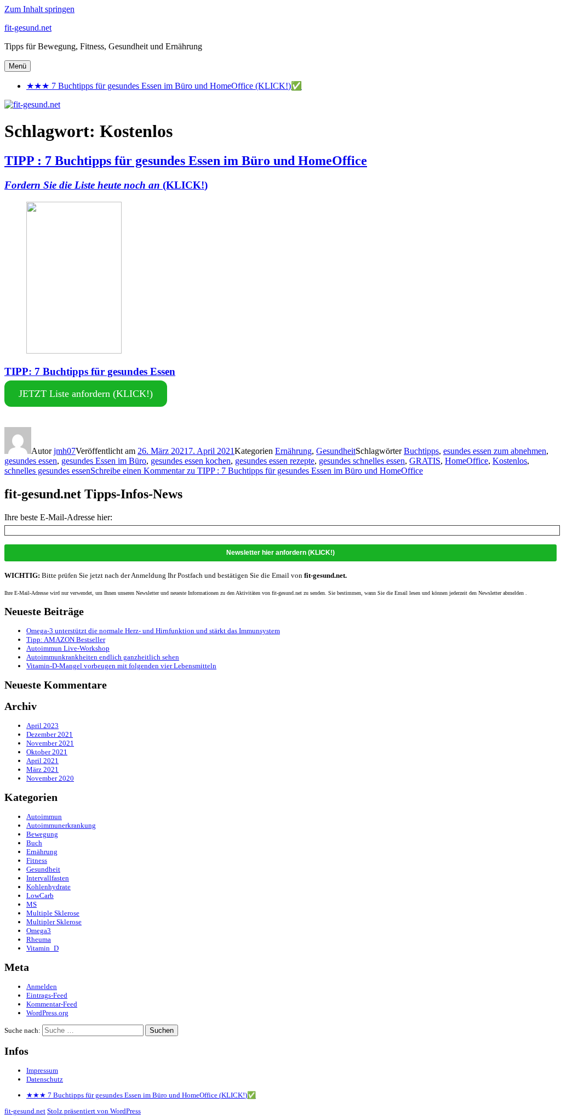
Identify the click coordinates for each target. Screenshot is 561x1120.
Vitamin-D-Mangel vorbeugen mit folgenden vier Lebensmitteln (121, 666)
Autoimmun (44, 816)
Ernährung (293, 451)
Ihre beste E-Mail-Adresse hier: (58, 517)
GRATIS (424, 460)
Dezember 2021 (49, 734)
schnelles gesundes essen (47, 470)
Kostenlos (510, 460)
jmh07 (65, 451)
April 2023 (42, 725)
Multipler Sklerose (54, 922)
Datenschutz (44, 1079)
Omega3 (38, 930)
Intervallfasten (47, 878)
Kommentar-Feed (51, 1004)
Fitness (36, 860)
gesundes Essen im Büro (103, 460)
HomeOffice (466, 460)
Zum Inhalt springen (39, 9)
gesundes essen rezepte (274, 460)
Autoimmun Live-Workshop (68, 648)
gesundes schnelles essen (362, 460)
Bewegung (42, 834)
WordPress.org (47, 1013)
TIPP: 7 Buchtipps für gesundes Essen (89, 371)
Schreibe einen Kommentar (256, 470)
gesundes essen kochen (191, 460)
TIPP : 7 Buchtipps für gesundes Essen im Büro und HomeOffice (185, 160)
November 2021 (50, 743)
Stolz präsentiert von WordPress (94, 1111)
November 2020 (50, 778)
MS (31, 904)
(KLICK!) (106, 185)
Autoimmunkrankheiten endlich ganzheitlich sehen (102, 657)
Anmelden (41, 986)
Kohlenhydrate (48, 887)
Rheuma (38, 939)
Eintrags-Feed (46, 995)
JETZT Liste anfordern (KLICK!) (86, 393)
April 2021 (42, 761)
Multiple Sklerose (52, 913)
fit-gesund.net (27, 27)
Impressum (42, 1070)
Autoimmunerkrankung (61, 825)
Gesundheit (336, 451)
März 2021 (42, 769)
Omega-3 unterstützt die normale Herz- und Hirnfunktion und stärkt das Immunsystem (153, 631)
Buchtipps (421, 451)
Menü (17, 66)
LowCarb (40, 895)
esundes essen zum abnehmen (494, 451)
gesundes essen (30, 460)
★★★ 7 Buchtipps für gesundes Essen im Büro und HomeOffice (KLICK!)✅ (164, 85)
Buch (34, 843)
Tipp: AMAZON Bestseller (65, 639)
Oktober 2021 (46, 752)
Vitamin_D (42, 948)
